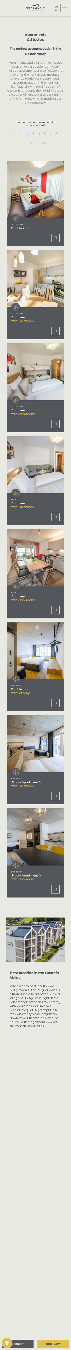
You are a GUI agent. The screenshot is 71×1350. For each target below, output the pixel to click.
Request (18, 1343)
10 (43, 143)
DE (56, 6)
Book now (53, 1343)
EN (56, 9)
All (15, 133)
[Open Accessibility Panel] (7, 1343)
